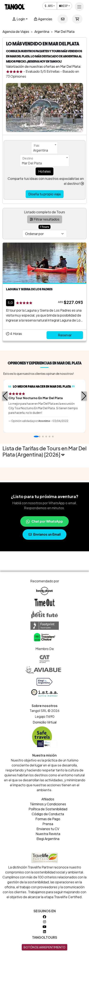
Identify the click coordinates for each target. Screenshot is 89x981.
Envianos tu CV (47, 829)
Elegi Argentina (47, 838)
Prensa (47, 824)
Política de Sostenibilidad (48, 809)
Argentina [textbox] (40, 150)
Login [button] (20, 19)
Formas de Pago (47, 819)
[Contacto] (63, 19)
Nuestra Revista (48, 834)
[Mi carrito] (77, 19)
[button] (5, 396)
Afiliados (47, 799)
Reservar (65, 335)
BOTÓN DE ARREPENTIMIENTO (44, 947)
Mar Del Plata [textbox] (32, 163)
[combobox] (44, 148)
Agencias (44, 19)
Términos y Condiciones (48, 804)
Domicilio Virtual (45, 722)
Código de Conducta (48, 814)
